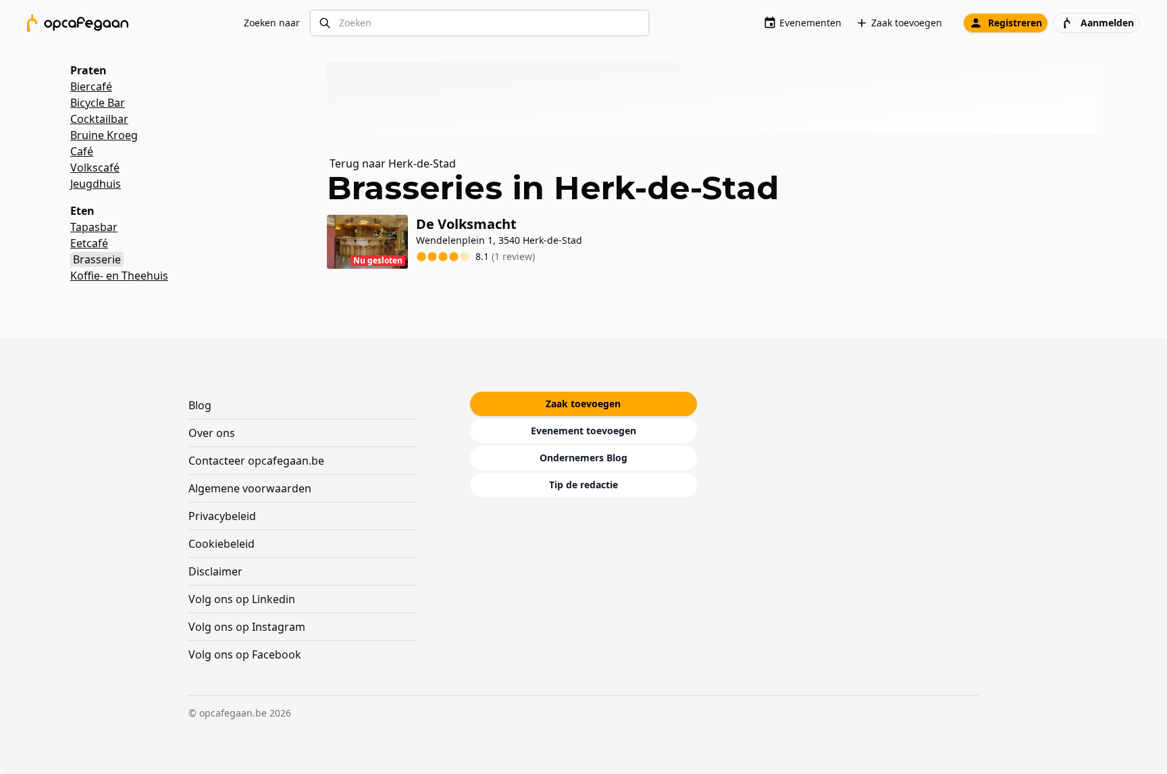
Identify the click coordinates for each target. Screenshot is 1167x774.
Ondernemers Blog (583, 457)
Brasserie (97, 259)
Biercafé (91, 86)
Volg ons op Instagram (246, 626)
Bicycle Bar (97, 102)
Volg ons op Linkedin (241, 599)
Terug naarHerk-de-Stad (393, 163)
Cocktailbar (99, 118)
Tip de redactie (583, 484)
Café (81, 151)
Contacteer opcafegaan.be (256, 460)
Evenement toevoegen (583, 430)
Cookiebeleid (221, 543)
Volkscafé (95, 167)
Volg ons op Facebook (244, 654)
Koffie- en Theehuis (119, 275)
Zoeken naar (272, 22)
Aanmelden (1107, 22)
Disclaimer (215, 571)
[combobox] (479, 23)
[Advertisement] (717, 98)
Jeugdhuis (95, 183)
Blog (199, 405)
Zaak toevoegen (906, 22)
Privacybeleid (222, 516)
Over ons (211, 432)
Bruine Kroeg (104, 135)
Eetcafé (89, 243)
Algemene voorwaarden (249, 488)
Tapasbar (94, 227)
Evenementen (810, 22)
